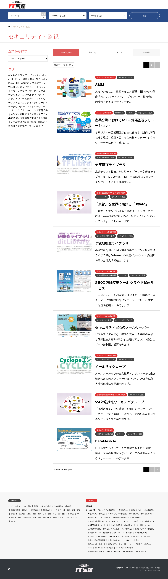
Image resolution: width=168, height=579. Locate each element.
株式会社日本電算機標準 (96, 540)
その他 (13, 521)
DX (20, 75)
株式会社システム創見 (111, 529)
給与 (26, 122)
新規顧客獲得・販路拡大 (19, 510)
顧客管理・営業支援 (18, 514)
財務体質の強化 (46, 510)
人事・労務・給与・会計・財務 (54, 514)
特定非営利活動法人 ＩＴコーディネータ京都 (104, 551)
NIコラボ (41, 79)
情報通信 (24, 118)
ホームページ (29, 110)
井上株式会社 (149, 510)
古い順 (119, 52)
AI (9, 75)
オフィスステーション (32, 86)
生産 (29, 514)
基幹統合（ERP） (74, 514)
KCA (32, 79)
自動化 (41, 122)
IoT (17, 79)
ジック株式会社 (126, 529)
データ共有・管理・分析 (32, 517)
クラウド (13, 90)
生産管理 (17, 122)
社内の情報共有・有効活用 (61, 506)
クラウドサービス (29, 90)
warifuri (25, 82)
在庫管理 (24, 114)
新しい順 (92, 52)
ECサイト (29, 75)
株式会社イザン (136, 510)
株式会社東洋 (114, 536)
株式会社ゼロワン (94, 533)
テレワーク (40, 102)
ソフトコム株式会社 (125, 533)
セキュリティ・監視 (50, 517)
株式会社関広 (134, 514)
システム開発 (24, 98)
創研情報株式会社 (109, 533)
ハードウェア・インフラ (68, 517)
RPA (17, 82)
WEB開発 (13, 86)
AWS (15, 75)
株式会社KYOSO (141, 551)
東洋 (33, 118)
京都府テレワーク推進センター (145, 521)
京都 (40, 110)
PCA (10, 82)
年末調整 (13, 118)
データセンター (16, 106)
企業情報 (89, 506)
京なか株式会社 (116, 525)
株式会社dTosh (127, 551)
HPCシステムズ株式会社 (124, 548)
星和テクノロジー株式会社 (144, 529)
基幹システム (38, 114)
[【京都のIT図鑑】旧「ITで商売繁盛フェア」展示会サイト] (17, 4)
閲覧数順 (146, 52)
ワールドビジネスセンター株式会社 (100, 548)
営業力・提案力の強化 (41, 506)
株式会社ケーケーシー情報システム (137, 525)
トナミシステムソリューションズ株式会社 (136, 536)
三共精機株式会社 (94, 529)
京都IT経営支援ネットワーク (98, 525)
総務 (33, 122)
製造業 (11, 125)
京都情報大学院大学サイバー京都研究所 (127, 517)
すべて (10, 506)
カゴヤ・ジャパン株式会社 (117, 514)
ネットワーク (34, 106)
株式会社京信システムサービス (99, 517)
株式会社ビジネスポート (96, 544)
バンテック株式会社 (133, 540)
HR (11, 79)
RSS (9, 569)
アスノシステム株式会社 (106, 510)
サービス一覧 (90, 510)
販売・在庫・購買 (73, 510)
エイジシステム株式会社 (96, 514)
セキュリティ (24, 102)
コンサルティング (31, 94)
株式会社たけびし (141, 533)
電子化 (39, 125)
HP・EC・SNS (16, 517)
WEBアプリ (38, 82)
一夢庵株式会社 (122, 510)
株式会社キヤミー (147, 514)
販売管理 (22, 125)
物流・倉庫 (37, 514)
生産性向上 (34, 510)
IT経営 (24, 79)
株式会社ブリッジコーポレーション (120, 544)
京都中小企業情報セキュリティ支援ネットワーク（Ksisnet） (109, 521)
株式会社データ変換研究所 (97, 536)
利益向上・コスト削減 (23, 506)
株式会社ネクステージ (116, 540)
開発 (31, 125)
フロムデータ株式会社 (143, 544)
